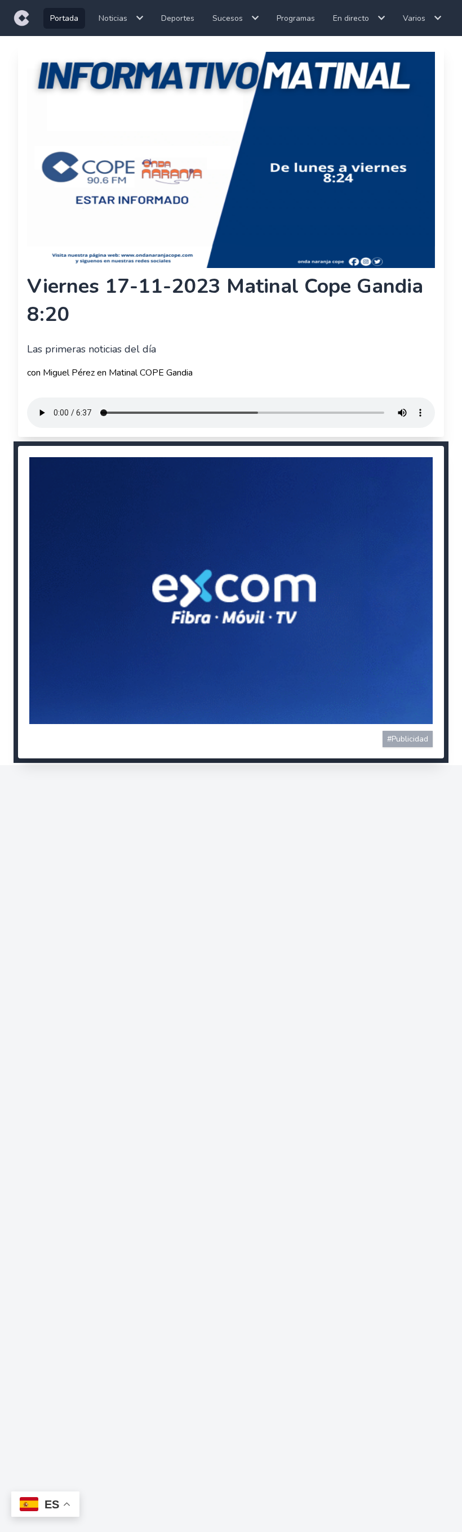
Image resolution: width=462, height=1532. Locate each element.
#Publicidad (407, 739)
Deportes (177, 18)
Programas (296, 18)
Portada (64, 18)
